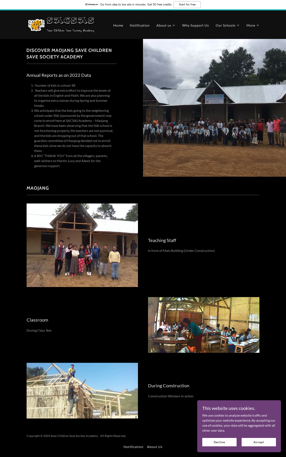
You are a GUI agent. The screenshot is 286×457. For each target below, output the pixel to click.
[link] (63, 24)
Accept (259, 442)
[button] (165, 25)
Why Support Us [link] (195, 25)
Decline (219, 442)
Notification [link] (140, 25)
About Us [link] (154, 447)
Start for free (187, 4)
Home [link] (118, 25)
